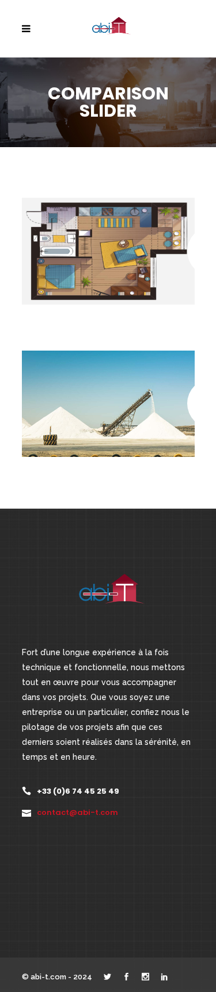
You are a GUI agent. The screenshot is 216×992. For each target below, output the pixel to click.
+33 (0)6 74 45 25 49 (78, 791)
